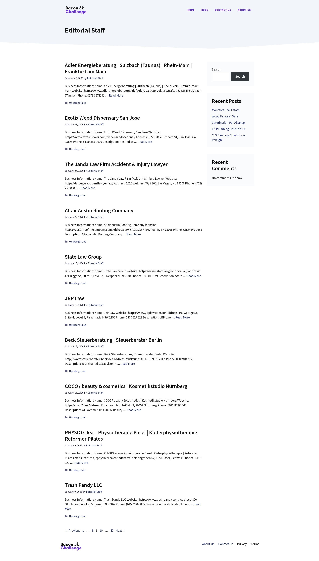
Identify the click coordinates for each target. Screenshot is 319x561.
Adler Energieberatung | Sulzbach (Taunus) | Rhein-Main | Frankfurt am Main (128, 68)
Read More (116, 95)
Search (216, 69)
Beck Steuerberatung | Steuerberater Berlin (113, 340)
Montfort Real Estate (226, 110)
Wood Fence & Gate (225, 116)
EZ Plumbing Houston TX (228, 129)
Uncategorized (77, 102)
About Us (244, 9)
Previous (72, 530)
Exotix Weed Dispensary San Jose (102, 117)
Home (191, 9)
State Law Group (83, 256)
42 (112, 530)
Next (121, 530)
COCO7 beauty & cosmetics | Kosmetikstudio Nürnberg (126, 386)
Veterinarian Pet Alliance (228, 123)
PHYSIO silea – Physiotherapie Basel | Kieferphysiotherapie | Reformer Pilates (132, 435)
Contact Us (223, 9)
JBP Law (74, 298)
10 (101, 530)
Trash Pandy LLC (83, 485)
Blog (204, 9)
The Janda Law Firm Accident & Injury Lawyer (116, 164)
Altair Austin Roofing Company (99, 210)
